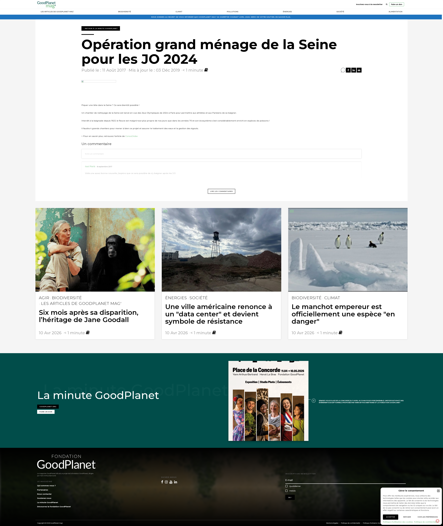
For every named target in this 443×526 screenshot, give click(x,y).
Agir (44, 297)
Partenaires (42, 490)
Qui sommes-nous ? (46, 485)
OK (289, 497)
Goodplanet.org (47, 406)
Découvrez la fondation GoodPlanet (54, 506)
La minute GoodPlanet (47, 502)
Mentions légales (332, 523)
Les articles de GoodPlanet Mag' (81, 303)
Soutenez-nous (44, 498)
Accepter (390, 517)
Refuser (407, 517)
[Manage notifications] (437, 521)
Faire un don (396, 4)
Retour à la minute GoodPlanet (101, 28)
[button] (438, 491)
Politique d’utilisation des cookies (398, 522)
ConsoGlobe (131, 136)
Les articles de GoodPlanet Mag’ (57, 12)
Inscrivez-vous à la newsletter (369, 4)
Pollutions (232, 12)
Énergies (287, 12)
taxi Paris (90, 166)
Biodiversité (124, 12)
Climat (179, 12)
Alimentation (395, 12)
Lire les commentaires (221, 191)
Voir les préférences (428, 517)
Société (340, 12)
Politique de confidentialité (426, 522)
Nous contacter (44, 494)
